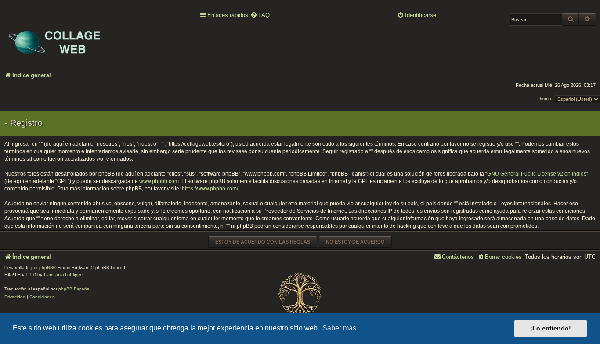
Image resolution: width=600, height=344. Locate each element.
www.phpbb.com (159, 181)
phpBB (46, 267)
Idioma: (545, 98)
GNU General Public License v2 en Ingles (536, 174)
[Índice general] (61, 35)
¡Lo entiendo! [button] (550, 328)
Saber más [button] (339, 328)
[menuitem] (260, 15)
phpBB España (74, 289)
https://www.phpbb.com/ (210, 189)
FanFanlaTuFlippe (63, 274)
